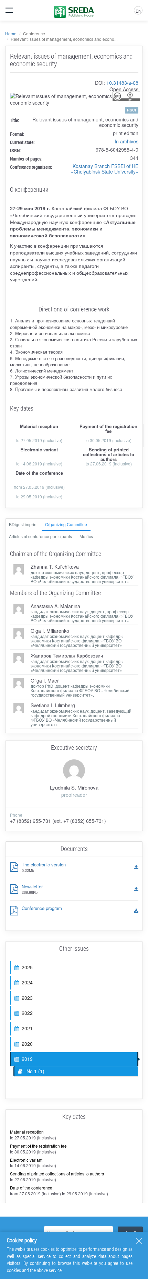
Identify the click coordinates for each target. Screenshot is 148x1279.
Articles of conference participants (40, 536)
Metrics (86, 536)
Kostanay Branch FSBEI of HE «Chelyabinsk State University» (104, 169)
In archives (126, 141)
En (138, 11)
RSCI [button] (131, 109)
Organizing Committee (66, 524)
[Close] (139, 1240)
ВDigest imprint (23, 524)
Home (11, 33)
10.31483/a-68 (122, 82)
